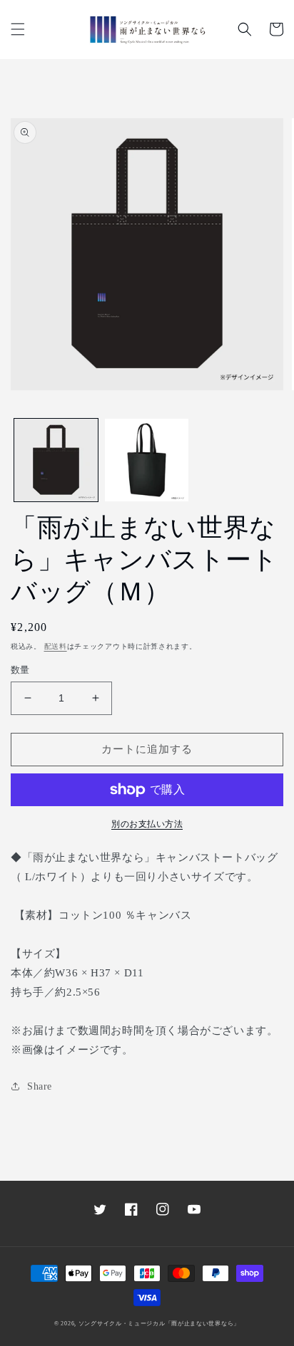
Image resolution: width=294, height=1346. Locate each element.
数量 (20, 669)
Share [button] (39, 1086)
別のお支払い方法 (147, 824)
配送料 (55, 646)
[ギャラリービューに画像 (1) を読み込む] (56, 460)
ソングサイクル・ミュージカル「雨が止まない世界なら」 (159, 1323)
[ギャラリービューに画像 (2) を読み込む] (146, 460)
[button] (18, 29)
